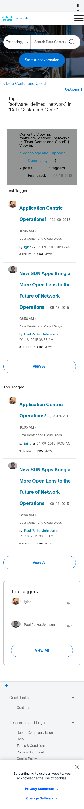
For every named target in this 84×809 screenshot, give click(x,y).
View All (40, 366)
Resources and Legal (27, 723)
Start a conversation (42, 60)
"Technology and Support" (42, 153)
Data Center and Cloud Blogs (40, 238)
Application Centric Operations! (44, 219)
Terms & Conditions (31, 746)
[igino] (23, 606)
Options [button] (72, 89)
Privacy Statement (39, 789)
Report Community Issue (35, 732)
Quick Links (19, 698)
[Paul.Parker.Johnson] (34, 629)
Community (38, 161)
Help (20, 739)
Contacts (23, 708)
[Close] (77, 767)
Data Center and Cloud (26, 83)
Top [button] (6, 685)
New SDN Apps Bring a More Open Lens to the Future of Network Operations (45, 296)
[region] (42, 784)
